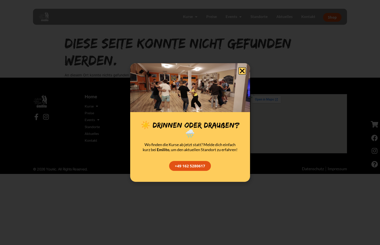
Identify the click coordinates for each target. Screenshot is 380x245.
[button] (242, 71)
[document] (190, 122)
